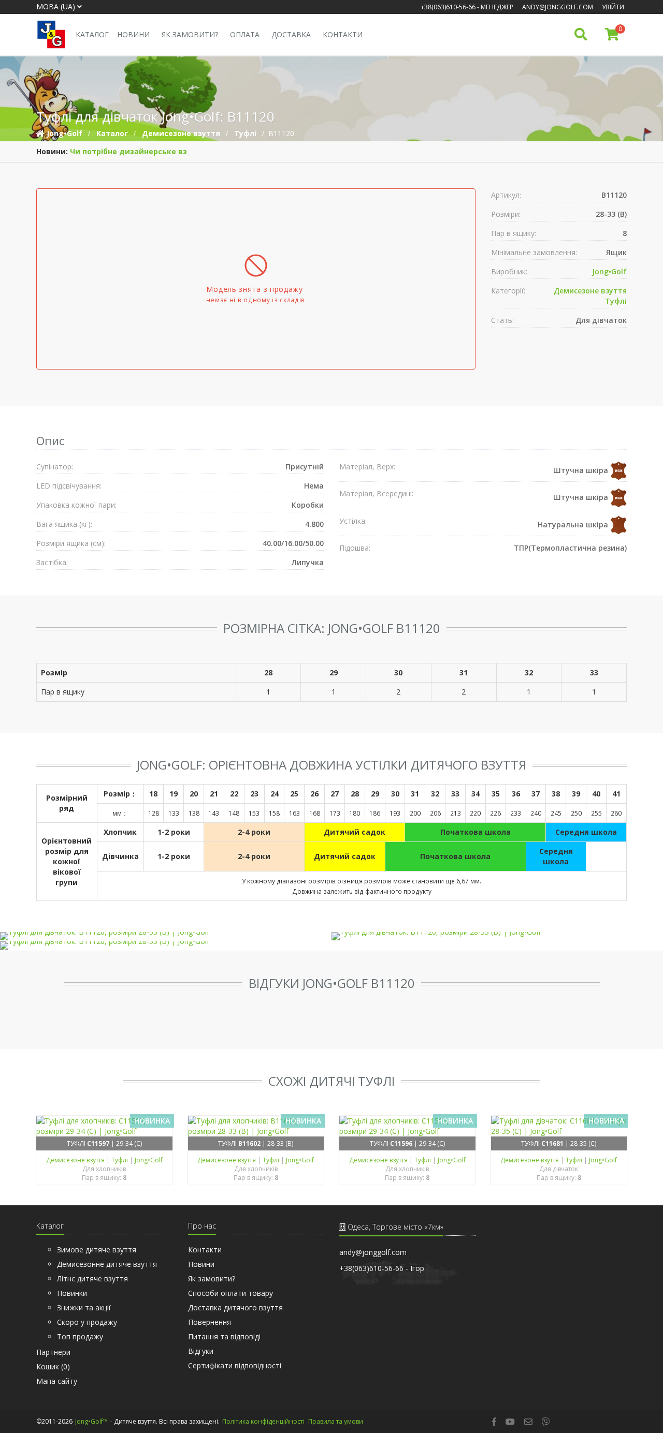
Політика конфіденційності (263, 1421)
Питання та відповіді (224, 1336)
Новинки (72, 1293)
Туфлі (616, 301)
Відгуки (200, 1351)
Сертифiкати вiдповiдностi (234, 1365)
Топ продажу (80, 1336)
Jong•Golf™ (91, 1421)
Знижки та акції (84, 1307)
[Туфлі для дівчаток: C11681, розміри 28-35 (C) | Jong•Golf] (559, 1126)
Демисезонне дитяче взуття (107, 1264)
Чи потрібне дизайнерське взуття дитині (152, 151)
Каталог (92, 34)
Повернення (209, 1322)
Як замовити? (190, 34)
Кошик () (53, 1366)
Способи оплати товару (230, 1293)
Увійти (613, 7)
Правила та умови (335, 1421)
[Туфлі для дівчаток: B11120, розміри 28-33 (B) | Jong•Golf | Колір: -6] (497, 936)
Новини (133, 34)
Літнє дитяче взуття (92, 1278)
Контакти (343, 34)
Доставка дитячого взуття (235, 1307)
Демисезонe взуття (590, 291)
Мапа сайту (56, 1381)
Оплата (245, 34)
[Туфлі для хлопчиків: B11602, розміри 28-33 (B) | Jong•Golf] (256, 1126)
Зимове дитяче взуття (96, 1249)
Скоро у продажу (87, 1322)
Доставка (291, 34)
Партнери (53, 1352)
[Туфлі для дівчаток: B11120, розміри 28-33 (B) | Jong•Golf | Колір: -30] (165, 936)
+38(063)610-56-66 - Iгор (381, 1268)
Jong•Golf (609, 271)
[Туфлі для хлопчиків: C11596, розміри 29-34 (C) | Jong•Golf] (407, 1126)
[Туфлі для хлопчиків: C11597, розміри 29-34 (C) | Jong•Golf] (104, 1126)
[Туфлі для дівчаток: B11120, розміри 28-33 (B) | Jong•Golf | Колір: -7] (165, 945)
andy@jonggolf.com (557, 7)
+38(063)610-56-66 (448, 7)
